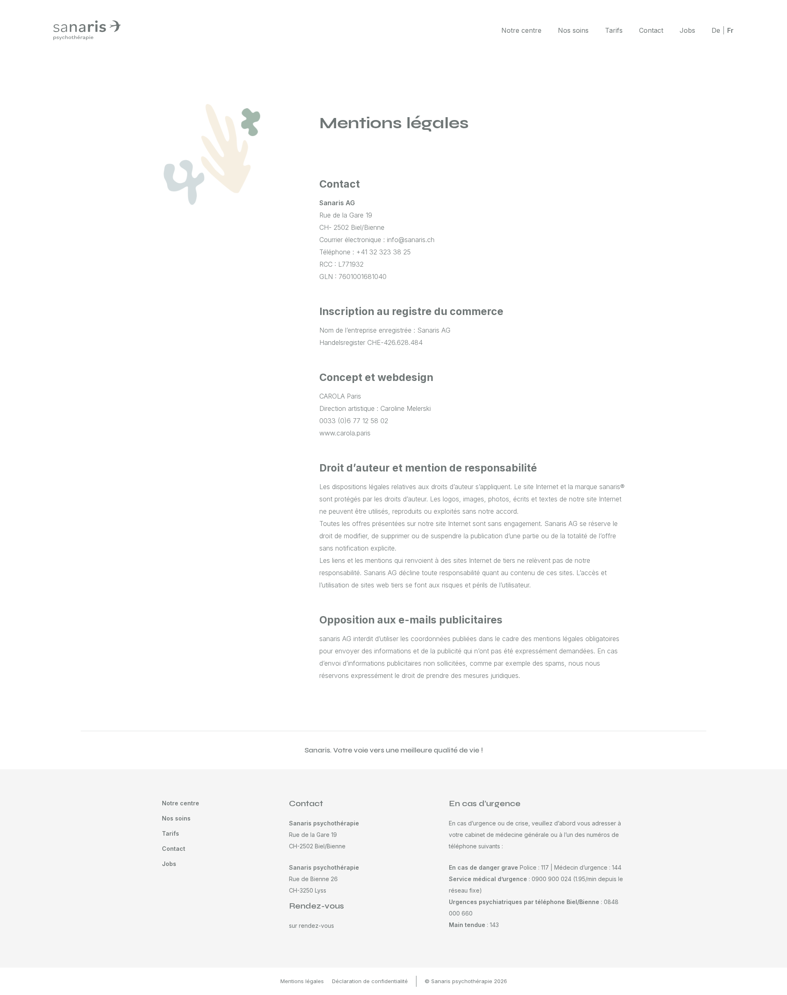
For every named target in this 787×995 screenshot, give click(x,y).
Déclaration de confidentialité (370, 981)
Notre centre (521, 30)
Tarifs (614, 30)
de (716, 30)
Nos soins (573, 30)
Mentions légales (302, 981)
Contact (651, 30)
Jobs (687, 30)
